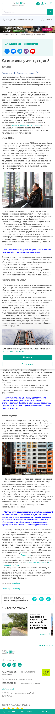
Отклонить (27, 364)
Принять (27, 357)
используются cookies (13, 351)
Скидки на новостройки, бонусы (20, 20)
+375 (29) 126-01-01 (21, 683)
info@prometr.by (8, 689)
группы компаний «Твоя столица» (26, 125)
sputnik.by (16, 583)
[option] (27, 624)
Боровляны (26, 555)
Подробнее (43, 634)
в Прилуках (41, 562)
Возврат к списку (12, 588)
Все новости (46, 645)
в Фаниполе (30, 562)
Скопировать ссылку (26, 73)
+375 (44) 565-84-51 (18, 673)
